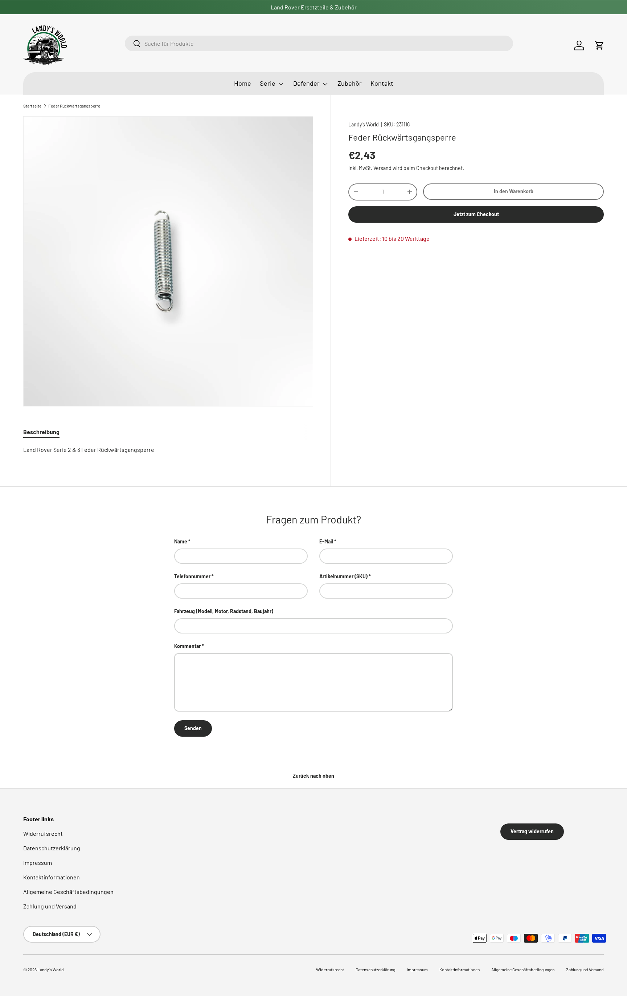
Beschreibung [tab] (41, 431)
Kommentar (187, 646)
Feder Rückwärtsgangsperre (74, 106)
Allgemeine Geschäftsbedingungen (68, 891)
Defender (306, 83)
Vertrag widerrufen (532, 831)
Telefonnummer (192, 576)
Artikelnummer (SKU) (343, 576)
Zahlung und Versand (50, 906)
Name (180, 541)
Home (242, 83)
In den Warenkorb (513, 191)
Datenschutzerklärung (51, 848)
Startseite (32, 106)
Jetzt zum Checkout (476, 214)
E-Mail (326, 541)
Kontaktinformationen (51, 877)
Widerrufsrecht (43, 833)
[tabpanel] (168, 449)
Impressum (37, 862)
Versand (382, 168)
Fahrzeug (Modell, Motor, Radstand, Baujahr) (223, 611)
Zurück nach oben (313, 776)
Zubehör (349, 83)
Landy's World (363, 124)
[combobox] (319, 43)
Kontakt (381, 83)
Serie (267, 83)
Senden (193, 728)
